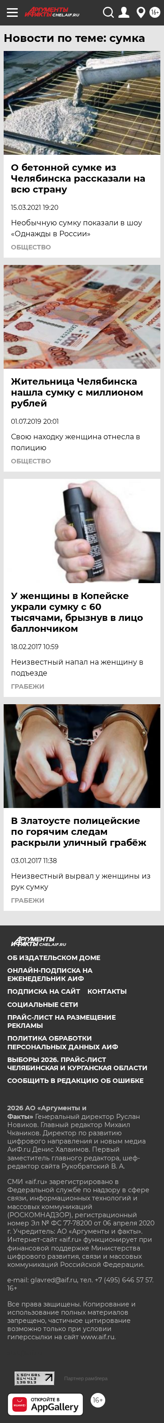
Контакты (107, 991)
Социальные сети (42, 1005)
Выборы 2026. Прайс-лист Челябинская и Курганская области (77, 1064)
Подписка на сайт (43, 991)
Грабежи (28, 686)
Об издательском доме (53, 958)
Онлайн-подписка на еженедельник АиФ (49, 974)
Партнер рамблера (86, 1378)
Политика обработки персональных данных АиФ (62, 1042)
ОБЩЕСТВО (31, 247)
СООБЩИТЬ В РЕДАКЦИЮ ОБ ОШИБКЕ (75, 1081)
